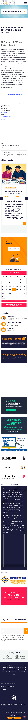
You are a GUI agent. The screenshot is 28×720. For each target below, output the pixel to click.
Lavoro (17, 509)
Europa (19, 501)
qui (13, 87)
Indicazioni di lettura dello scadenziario (14, 305)
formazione (16, 505)
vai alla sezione (14, 248)
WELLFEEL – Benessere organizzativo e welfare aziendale (9, 154)
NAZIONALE (4, 112)
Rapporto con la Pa (16, 521)
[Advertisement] (14, 381)
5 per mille (7, 489)
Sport (13, 529)
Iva (14, 509)
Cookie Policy (17, 717)
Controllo (9, 500)
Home (2, 24)
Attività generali (8, 496)
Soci (10, 529)
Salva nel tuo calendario (14, 94)
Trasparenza (15, 531)
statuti (17, 529)
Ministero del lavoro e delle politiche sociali (13, 511)
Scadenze (13, 527)
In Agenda (8, 24)
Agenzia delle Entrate (8, 490)
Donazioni (13, 501)
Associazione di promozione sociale (13, 492)
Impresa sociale (8, 509)
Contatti (4, 689)
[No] (26, 714)
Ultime (7, 160)
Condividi (23, 38)
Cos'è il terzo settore (8, 683)
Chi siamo (4, 680)
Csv (4, 501)
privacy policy (5, 637)
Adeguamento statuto (16, 489)
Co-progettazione (8, 498)
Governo (20, 507)
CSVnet (8, 501)
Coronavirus (4, 116)
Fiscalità (10, 505)
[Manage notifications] (24, 717)
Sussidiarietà (6, 531)
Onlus (10, 518)
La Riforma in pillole (7, 686)
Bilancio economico (18, 496)
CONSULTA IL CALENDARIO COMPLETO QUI (14, 300)
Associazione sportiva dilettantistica (15, 494)
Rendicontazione (7, 527)
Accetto (10, 717)
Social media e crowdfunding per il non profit (22, 154)
